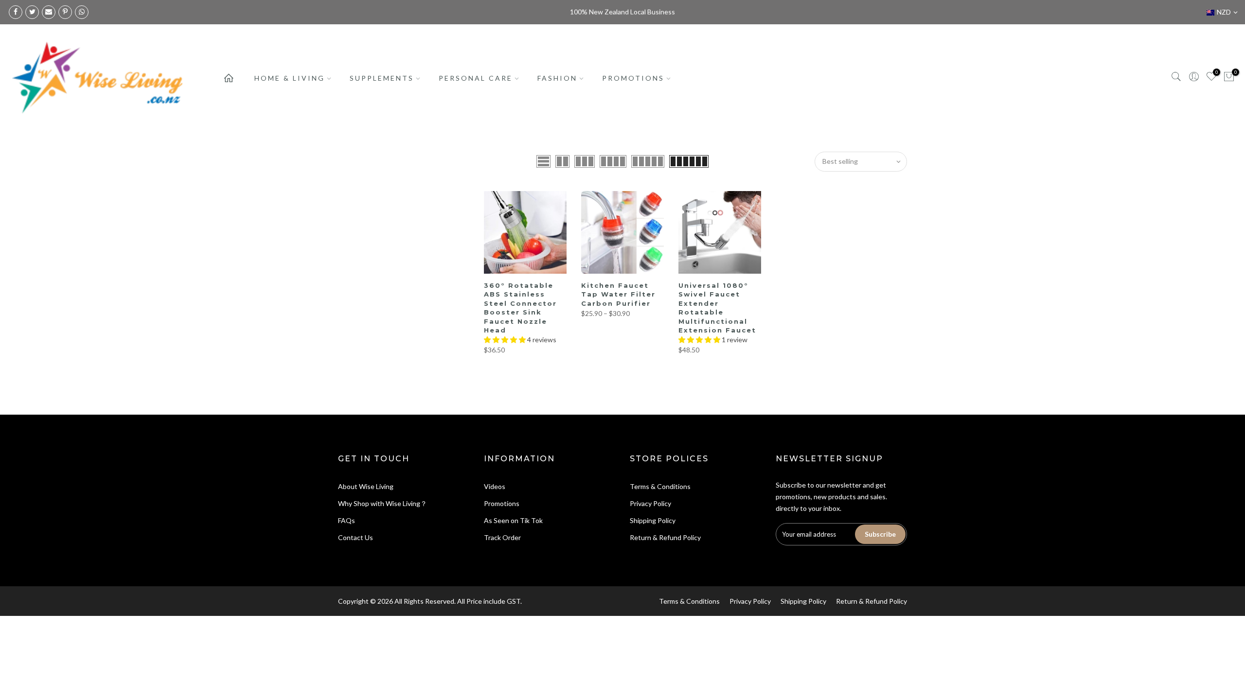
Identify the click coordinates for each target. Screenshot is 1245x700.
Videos (494, 486)
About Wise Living (365, 486)
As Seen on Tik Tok (513, 520)
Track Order (502, 537)
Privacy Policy (650, 503)
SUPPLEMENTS (382, 78)
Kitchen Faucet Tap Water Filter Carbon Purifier (618, 294)
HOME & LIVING (289, 78)
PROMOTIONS (633, 78)
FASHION (557, 78)
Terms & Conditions (660, 486)
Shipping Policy (653, 520)
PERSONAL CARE (476, 78)
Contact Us (355, 537)
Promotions (501, 503)
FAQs (346, 520)
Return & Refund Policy (665, 537)
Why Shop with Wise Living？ (382, 503)
